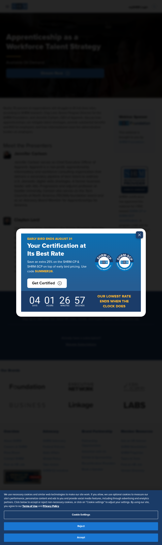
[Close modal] (139, 234)
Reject (81, 526)
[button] (47, 283)
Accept (81, 537)
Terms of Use (30, 506)
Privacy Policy (51, 506)
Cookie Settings (81, 515)
